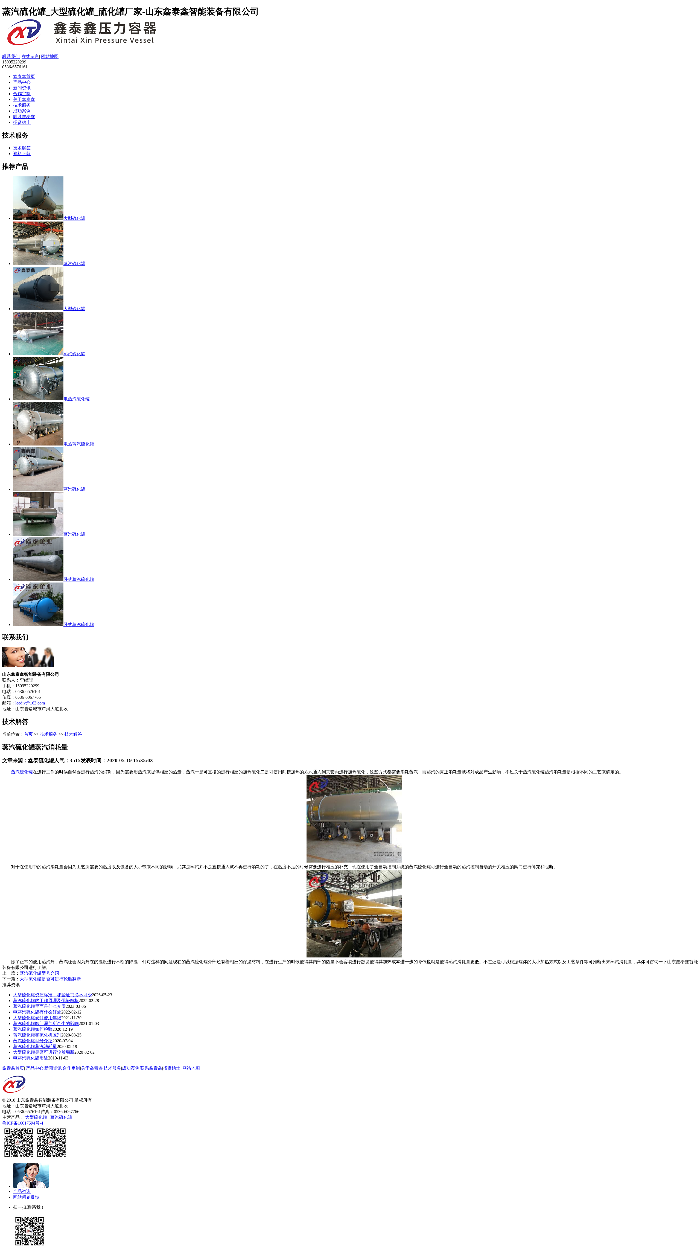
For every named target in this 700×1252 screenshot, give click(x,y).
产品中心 (22, 82)
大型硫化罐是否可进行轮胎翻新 (50, 979)
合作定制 (22, 93)
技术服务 (22, 105)
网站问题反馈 (26, 1197)
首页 (28, 734)
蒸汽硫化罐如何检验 (32, 1029)
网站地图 (50, 56)
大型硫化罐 (36, 1117)
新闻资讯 (22, 88)
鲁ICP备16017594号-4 (22, 1123)
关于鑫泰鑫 (24, 99)
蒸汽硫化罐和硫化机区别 (37, 1035)
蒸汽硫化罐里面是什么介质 (39, 1006)
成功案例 (22, 111)
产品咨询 (22, 1191)
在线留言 (30, 56)
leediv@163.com (30, 703)
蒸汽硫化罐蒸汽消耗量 (35, 1046)
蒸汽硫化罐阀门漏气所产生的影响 (46, 1023)
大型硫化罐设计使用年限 (37, 1017)
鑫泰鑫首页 (24, 76)
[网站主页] (14, 1096)
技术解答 (22, 147)
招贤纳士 (22, 122)
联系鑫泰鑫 (24, 116)
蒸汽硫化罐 (22, 772)
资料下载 (22, 153)
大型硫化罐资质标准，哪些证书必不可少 (52, 994)
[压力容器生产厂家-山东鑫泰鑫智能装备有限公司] (89, 45)
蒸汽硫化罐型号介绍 (39, 973)
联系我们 (11, 56)
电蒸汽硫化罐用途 (30, 1058)
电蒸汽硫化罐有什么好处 (37, 1012)
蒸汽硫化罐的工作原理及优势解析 (46, 1000)
